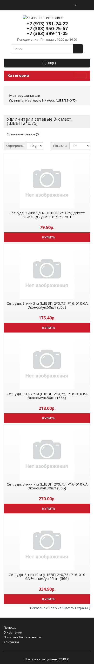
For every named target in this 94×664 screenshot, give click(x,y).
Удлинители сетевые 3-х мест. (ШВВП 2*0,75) (42, 100)
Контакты (11, 642)
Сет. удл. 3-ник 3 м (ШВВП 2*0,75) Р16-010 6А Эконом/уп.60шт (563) (47, 305)
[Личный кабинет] (73, 5)
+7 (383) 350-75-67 (47, 28)
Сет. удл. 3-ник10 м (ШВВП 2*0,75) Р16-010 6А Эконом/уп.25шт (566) (47, 576)
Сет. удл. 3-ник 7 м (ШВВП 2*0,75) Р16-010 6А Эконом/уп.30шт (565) (47, 486)
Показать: (60, 146)
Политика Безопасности (22, 637)
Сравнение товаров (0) (23, 134)
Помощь (10, 627)
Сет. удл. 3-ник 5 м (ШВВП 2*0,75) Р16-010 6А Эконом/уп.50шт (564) (47, 395)
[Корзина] (81, 5)
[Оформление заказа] (86, 5)
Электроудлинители (24, 95)
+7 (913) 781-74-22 (47, 23)
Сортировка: (15, 146)
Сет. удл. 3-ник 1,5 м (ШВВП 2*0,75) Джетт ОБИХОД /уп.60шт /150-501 (47, 214)
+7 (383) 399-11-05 (47, 33)
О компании (13, 632)
